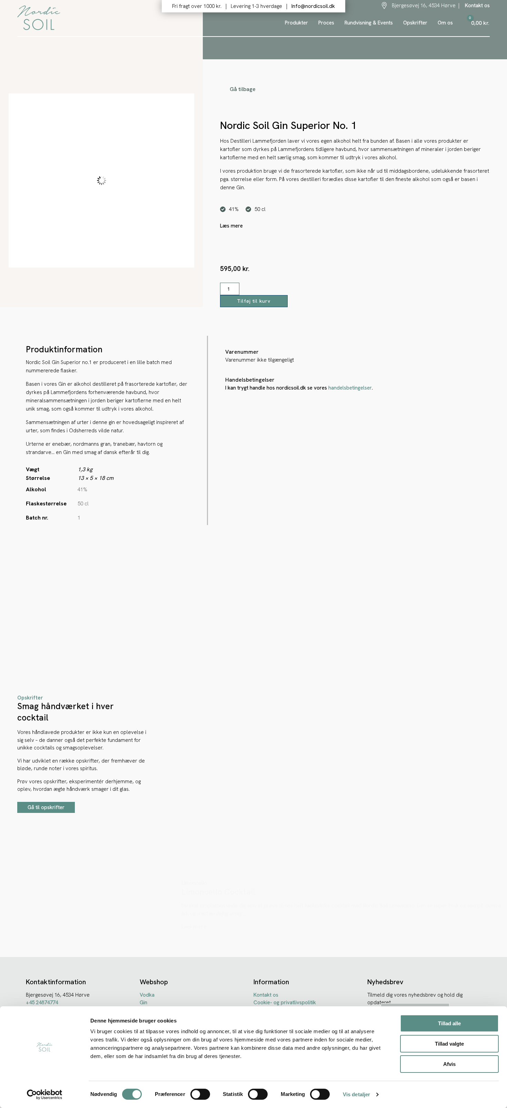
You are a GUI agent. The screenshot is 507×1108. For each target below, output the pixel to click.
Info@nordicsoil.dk (313, 6)
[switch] (200, 1094)
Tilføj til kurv (253, 301)
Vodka (147, 994)
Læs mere (194, 926)
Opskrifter (415, 22)
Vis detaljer (356, 1094)
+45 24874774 (42, 1002)
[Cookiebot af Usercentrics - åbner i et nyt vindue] (44, 1094)
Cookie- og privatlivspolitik (285, 1002)
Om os (445, 22)
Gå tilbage (243, 89)
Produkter (296, 22)
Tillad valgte (449, 1044)
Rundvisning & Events (369, 22)
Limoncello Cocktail (218, 891)
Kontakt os (477, 5)
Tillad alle (449, 1023)
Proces (326, 22)
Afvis (449, 1064)
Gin (143, 1002)
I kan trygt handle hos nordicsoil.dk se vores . (299, 387)
